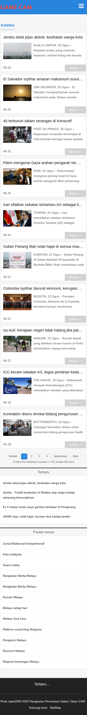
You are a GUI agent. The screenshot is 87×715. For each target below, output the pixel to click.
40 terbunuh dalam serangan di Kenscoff (37, 121)
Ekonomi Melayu (14, 651)
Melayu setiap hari (15, 608)
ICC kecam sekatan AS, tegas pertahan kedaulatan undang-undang (43, 372)
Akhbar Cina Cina (14, 618)
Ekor (75, 456)
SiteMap (55, 707)
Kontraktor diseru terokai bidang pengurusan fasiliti (43, 414)
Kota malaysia (12, 554)
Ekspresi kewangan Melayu (21, 661)
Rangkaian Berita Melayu (19, 575)
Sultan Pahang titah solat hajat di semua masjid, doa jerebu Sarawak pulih (43, 246)
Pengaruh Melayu (14, 640)
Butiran (74, 68)
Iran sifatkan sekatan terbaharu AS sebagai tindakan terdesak (43, 205)
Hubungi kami (38, 707)
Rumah (13, 456)
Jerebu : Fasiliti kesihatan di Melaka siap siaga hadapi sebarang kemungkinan (39, 495)
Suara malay (11, 565)
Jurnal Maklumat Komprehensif (23, 543)
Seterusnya (60, 456)
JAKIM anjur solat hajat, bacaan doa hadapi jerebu (36, 516)
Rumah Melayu (13, 597)
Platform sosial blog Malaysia (22, 629)
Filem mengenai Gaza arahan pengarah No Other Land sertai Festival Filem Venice (43, 163)
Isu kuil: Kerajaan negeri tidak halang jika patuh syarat (43, 330)
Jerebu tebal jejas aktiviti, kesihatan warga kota (43, 37)
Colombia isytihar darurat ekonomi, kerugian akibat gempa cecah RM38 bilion (43, 288)
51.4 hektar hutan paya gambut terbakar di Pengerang (39, 507)
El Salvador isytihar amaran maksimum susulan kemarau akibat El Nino (43, 79)
